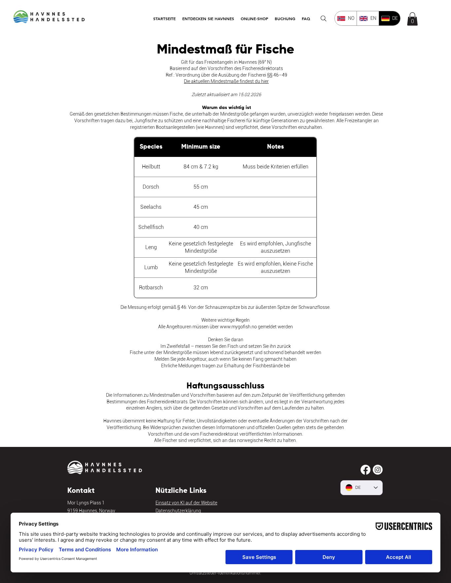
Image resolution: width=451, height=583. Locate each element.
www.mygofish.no (238, 326)
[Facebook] (365, 470)
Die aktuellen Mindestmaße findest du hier (226, 81)
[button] (208, 18)
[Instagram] (378, 470)
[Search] (323, 18)
